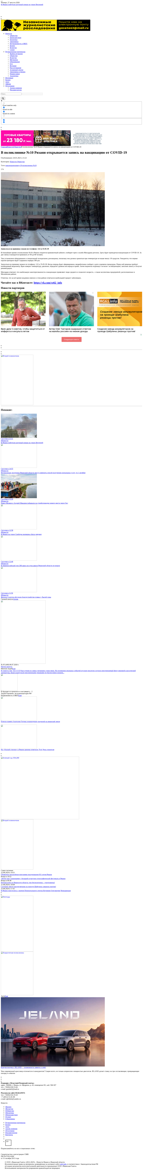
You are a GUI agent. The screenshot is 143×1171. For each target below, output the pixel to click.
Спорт (12, 50)
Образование (15, 62)
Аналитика (14, 76)
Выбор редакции (16, 54)
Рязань (3, 11)
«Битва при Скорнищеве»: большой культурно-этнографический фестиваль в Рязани (33, 879)
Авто (7, 82)
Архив (15, 599)
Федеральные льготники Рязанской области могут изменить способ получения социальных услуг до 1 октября (43, 473)
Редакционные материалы (15, 52)
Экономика (14, 42)
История (13, 66)
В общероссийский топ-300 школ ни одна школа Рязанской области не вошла (30, 566)
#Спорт (8, 1117)
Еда (11, 64)
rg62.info (63, 1164)
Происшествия (15, 38)
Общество (14, 36)
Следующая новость (71, 339)
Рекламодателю (16, 90)
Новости (8, 34)
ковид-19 (18, 165)
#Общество (9, 1111)
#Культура (9, 1109)
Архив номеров (16, 88)
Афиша (8, 84)
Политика (13, 40)
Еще (14, 669)
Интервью (9, 78)
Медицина (14, 60)
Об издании (9, 86)
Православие (15, 74)
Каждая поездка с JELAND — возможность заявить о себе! (23, 1067)
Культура (13, 48)
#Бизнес (8, 1107)
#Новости (4, 441)
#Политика (9, 1113)
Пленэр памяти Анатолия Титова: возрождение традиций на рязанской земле (30, 721)
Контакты (9, 1135)
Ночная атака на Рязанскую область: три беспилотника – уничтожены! (28, 883)
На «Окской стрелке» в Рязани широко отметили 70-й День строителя (27, 750)
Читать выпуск (6, 667)
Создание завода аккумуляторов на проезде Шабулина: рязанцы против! (28, 887)
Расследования (15, 68)
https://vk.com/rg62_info (48, 282)
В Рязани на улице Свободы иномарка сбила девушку (21, 534)
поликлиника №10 (29, 165)
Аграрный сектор (16, 70)
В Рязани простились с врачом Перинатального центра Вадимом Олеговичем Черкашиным (36, 891)
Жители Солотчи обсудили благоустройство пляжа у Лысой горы (26, 597)
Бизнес (12, 46)
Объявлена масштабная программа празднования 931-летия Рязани (26, 874)
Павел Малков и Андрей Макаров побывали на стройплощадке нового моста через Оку (34, 503)
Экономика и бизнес (17, 72)
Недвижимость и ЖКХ (18, 44)
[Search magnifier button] (3, 98)
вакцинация (10, 165)
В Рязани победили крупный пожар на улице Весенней (22, 4)
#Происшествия (11, 1115)
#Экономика (10, 1119)
